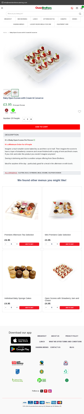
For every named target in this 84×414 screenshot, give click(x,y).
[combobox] (45, 13)
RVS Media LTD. (57, 406)
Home (5, 32)
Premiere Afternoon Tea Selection (19, 235)
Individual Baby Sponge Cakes (17, 298)
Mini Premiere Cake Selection (58, 235)
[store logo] (43, 8)
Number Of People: (11, 118)
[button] (7, 93)
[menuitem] (9, 19)
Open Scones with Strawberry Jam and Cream (62, 299)
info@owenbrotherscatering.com (15, 2)
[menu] (42, 22)
